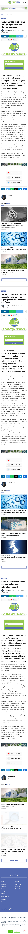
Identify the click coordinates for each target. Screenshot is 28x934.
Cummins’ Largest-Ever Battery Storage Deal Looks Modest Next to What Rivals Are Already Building (13, 851)
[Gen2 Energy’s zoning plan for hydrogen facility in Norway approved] (14, 49)
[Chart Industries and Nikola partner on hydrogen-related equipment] (14, 609)
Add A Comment (14, 280)
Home (7, 14)
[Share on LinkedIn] (5, 36)
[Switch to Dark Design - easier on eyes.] (23, 2)
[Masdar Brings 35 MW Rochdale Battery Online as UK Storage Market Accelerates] (14, 524)
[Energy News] (14, 2)
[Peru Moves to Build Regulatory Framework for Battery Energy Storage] (14, 261)
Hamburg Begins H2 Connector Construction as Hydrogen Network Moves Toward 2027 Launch (13, 249)
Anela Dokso (8, 30)
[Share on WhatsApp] (12, 36)
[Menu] (2, 2)
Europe (11, 14)
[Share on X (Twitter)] (19, 36)
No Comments (22, 30)
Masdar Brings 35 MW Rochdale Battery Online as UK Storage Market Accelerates (13, 534)
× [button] (25, 915)
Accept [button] (11, 931)
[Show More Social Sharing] (25, 36)
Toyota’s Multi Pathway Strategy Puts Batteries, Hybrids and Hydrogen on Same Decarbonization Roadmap (12, 225)
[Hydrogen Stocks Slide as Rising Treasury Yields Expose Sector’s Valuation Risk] (14, 818)
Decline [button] (17, 931)
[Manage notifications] (24, 931)
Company (17, 881)
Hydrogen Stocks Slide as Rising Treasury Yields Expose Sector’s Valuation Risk (12, 828)
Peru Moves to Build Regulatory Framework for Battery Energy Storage (13, 271)
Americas (4, 578)
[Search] (26, 2)
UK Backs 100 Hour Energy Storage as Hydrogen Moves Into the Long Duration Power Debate (13, 557)
